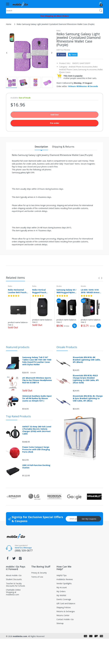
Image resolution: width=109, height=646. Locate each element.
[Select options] (98, 325)
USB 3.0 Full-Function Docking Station (36, 466)
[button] (14, 295)
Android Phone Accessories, (81, 66)
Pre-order (54, 123)
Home (8, 24)
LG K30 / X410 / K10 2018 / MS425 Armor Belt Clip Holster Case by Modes (90, 291)
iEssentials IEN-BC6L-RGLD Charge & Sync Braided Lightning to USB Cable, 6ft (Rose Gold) (86, 379)
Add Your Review (63, 50)
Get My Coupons (89, 519)
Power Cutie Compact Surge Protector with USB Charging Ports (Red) (36, 449)
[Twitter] (14, 559)
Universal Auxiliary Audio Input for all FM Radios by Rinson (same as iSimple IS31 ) (37, 398)
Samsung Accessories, (87, 69)
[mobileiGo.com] (20, 3)
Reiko (58, 31)
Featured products (17, 347)
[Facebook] (7, 559)
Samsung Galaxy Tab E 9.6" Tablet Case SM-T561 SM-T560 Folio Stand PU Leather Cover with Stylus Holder (36, 361)
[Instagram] (20, 559)
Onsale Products (66, 347)
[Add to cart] (74, 325)
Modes (59, 286)
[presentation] (99, 278)
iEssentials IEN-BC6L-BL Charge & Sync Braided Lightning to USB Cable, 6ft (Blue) (88, 398)
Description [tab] (41, 146)
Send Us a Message (23, 547)
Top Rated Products (18, 416)
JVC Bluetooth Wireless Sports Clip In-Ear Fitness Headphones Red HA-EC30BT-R (37, 380)
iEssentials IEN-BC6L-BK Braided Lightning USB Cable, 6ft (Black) (86, 359)
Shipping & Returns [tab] (63, 146)
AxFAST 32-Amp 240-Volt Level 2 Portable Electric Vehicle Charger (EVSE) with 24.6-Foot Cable (36, 430)
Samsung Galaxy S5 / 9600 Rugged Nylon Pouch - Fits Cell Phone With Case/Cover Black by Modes (66, 291)
